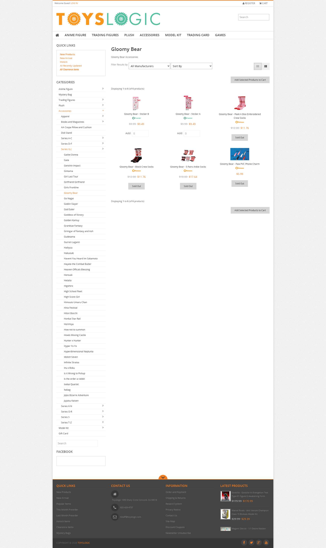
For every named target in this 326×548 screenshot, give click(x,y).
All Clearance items (69, 69)
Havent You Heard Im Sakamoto (81, 258)
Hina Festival (70, 307)
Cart (264, 3)
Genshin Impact (72, 165)
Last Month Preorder (67, 515)
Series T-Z (66, 422)
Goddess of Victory (74, 214)
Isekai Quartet (71, 384)
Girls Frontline (71, 187)
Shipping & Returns (176, 498)
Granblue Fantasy (73, 225)
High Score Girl (72, 296)
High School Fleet (73, 291)
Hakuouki (69, 253)
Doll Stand (66, 132)
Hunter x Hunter (72, 340)
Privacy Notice (173, 509)
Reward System (174, 503)
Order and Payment (176, 492)
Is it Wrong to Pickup (74, 373)
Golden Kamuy (71, 220)
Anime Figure (75, 35)
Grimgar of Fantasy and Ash (78, 231)
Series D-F (66, 143)
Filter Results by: (120, 64)
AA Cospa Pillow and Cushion (76, 127)
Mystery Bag (65, 94)
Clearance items (65, 527)
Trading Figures (105, 35)
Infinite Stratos (71, 362)
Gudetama (69, 236)
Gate (66, 160)
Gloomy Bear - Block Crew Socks (137, 166)
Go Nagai (69, 198)
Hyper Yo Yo (70, 346)
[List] (266, 66)
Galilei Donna (71, 154)
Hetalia (68, 280)
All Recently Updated (71, 65)
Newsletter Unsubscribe (178, 533)
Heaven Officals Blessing (77, 269)
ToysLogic (84, 542)
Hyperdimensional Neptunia (78, 351)
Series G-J (66, 149)
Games (220, 35)
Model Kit (173, 35)
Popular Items (63, 503)
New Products (67, 54)
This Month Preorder (67, 509)
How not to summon (74, 329)
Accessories (149, 35)
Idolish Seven (71, 357)
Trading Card (198, 35)
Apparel (65, 116)
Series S (65, 417)
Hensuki (68, 275)
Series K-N (66, 406)
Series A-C (66, 138)
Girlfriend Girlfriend (74, 182)
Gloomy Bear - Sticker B (136, 114)
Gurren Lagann (72, 242)
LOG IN (74, 3)
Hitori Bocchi (70, 313)
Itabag (67, 389)
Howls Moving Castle (75, 335)
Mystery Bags (63, 533)
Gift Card (63, 433)
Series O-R (66, 411)
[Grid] (258, 66)
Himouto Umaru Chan (75, 302)
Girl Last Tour (71, 176)
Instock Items (63, 521)
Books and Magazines (72, 121)
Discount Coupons (175, 527)
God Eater (69, 209)
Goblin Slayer (71, 203)
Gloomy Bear (71, 193)
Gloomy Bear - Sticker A (188, 114)
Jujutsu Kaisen (71, 400)
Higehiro (68, 285)
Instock (63, 62)
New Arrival (66, 58)
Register (249, 3)
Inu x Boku (69, 367)
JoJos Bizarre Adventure (76, 395)
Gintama (68, 171)
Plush (129, 35)
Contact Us (171, 515)
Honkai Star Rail (72, 318)
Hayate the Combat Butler (77, 264)
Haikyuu (68, 247)
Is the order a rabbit (74, 378)
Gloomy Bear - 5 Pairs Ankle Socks (188, 166)
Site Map (170, 521)
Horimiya (69, 324)
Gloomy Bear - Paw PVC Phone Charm (240, 164)
